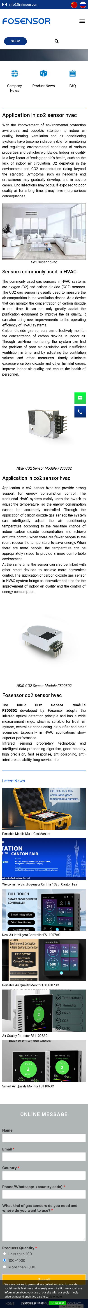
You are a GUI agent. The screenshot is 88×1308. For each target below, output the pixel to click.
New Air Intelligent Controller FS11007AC (31, 935)
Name (7, 1130)
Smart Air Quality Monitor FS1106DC (28, 1086)
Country (10, 1167)
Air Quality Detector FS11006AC (25, 1036)
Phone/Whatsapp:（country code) (33, 1186)
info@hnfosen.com (23, 4)
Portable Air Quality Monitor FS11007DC (30, 985)
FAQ (72, 86)
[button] (15, 41)
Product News (43, 86)
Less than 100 (20, 1254)
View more (55, 1296)
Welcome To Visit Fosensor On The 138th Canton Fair (39, 884)
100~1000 (16, 1260)
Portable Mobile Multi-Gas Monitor (26, 834)
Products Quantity (19, 1248)
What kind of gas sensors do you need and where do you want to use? (39, 1208)
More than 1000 (21, 1267)
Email (8, 1149)
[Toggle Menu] (82, 21)
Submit (44, 1279)
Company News (14, 88)
